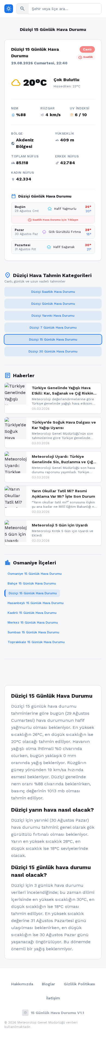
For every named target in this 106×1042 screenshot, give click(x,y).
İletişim (53, 998)
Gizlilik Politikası (79, 984)
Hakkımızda (22, 984)
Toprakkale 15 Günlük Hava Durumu (36, 642)
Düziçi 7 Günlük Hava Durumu (53, 327)
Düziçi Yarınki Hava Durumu (53, 315)
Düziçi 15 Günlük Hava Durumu (53, 339)
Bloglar (48, 984)
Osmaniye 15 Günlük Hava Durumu (35, 574)
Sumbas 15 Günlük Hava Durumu (33, 632)
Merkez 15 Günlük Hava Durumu (33, 622)
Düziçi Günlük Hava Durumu (53, 304)
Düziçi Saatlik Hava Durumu (53, 292)
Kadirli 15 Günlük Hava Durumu (32, 613)
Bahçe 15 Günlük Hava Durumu (32, 583)
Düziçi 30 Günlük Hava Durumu (53, 351)
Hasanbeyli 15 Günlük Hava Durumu (36, 603)
